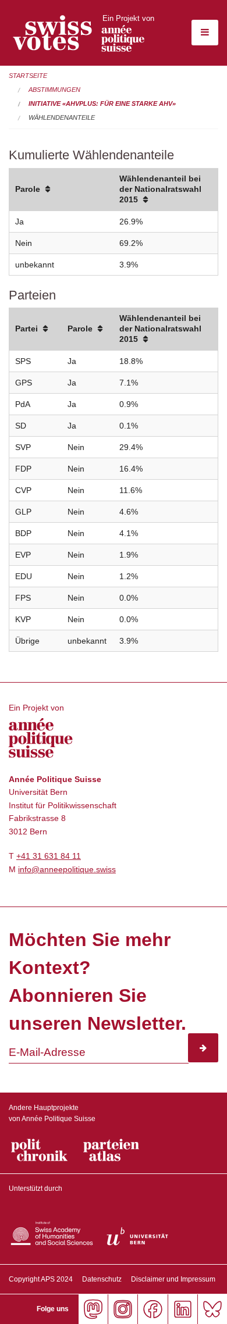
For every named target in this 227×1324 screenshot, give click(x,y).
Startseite (28, 75)
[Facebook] (152, 1309)
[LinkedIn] (182, 1309)
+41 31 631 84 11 (48, 856)
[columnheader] (61, 190)
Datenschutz (102, 1279)
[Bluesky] (212, 1309)
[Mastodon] (93, 1309)
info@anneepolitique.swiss (67, 869)
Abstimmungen (54, 89)
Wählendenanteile (62, 117)
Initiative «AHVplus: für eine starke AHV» (102, 103)
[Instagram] (122, 1309)
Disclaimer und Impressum (173, 1279)
